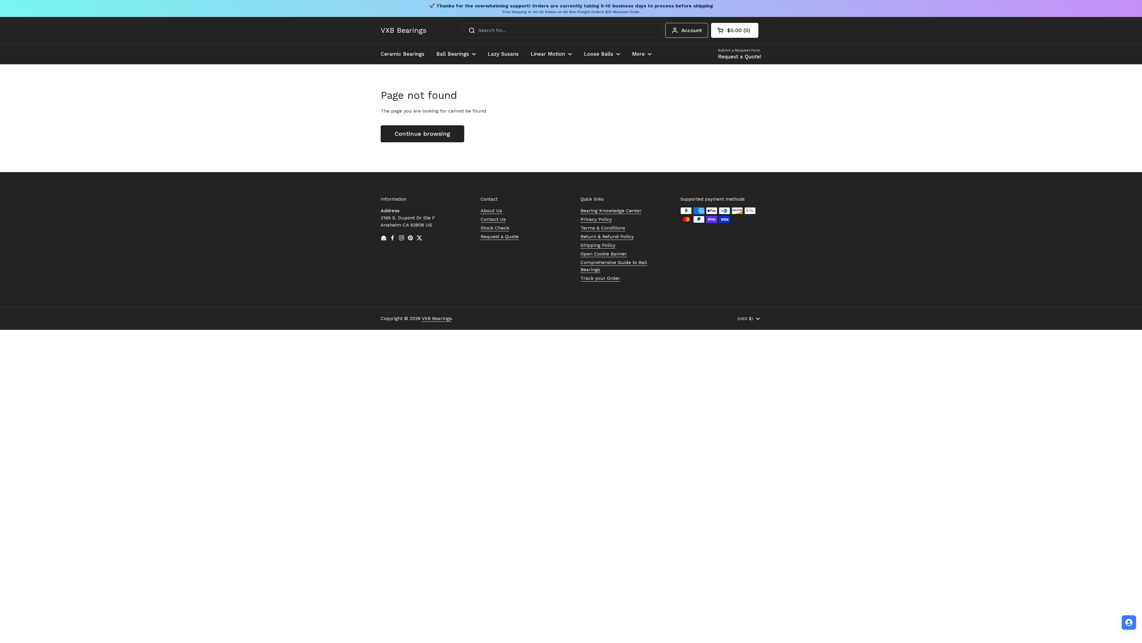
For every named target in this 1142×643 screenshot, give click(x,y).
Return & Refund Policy (607, 236)
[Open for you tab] (1129, 622)
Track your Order (600, 278)
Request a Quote (500, 236)
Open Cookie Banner (604, 254)
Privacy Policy (596, 219)
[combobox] (562, 30)
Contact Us (493, 219)
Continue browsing (422, 133)
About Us (491, 210)
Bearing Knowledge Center (611, 210)
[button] (734, 30)
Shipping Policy (598, 245)
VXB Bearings (403, 30)
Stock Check (495, 228)
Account (691, 30)
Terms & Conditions (603, 228)
